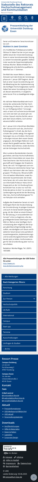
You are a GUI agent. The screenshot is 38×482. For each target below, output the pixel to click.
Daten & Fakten (10, 432)
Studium (6, 293)
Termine (6, 332)
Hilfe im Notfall (12, 460)
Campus (6, 321)
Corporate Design (11, 437)
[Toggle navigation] (4, 18)
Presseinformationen (12, 409)
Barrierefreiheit (12, 466)
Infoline (20, 457)
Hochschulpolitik (10, 304)
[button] (20, 18)
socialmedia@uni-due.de (13, 401)
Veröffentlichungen (11, 426)
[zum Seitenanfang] (34, 477)
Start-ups (7, 326)
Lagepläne (8, 435)
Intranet (8, 457)
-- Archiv (6, 349)
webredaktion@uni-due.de (14, 398)
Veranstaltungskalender (13, 417)
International (8, 315)
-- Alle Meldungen (10, 276)
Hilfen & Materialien (12, 429)
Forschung (7, 287)
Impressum (11, 463)
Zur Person (7, 298)
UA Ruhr (6, 310)
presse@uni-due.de (11, 395)
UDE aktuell (8, 414)
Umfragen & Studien (11, 343)
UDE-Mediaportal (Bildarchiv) (15, 411)
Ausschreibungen (10, 337)
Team (4, 389)
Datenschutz (26, 463)
